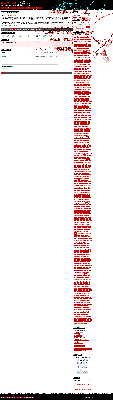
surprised (88, 291)
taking (83, 293)
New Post (8, 7)
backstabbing (85, 57)
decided (75, 110)
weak (81, 314)
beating (88, 59)
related (85, 254)
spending (82, 281)
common (75, 89)
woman (83, 318)
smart (85, 277)
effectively (79, 126)
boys (83, 71)
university (86, 309)
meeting (82, 210)
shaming (82, 270)
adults (82, 41)
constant (87, 94)
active (90, 39)
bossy (75, 69)
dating (75, 108)
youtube (82, 323)
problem (75, 245)
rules (74, 265)
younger (79, 323)
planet (84, 238)
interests (82, 190)
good (90, 160)
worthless (75, 321)
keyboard (81, 194)
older (77, 227)
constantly (75, 96)
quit (77, 249)
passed (89, 229)
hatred (83, 169)
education (75, 126)
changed (75, 80)
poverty (78, 242)
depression (81, 112)
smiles (88, 277)
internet (85, 190)
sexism (87, 268)
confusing (79, 94)
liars (89, 197)
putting (84, 247)
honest (89, 176)
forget (81, 147)
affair (87, 41)
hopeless (88, 178)
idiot (77, 183)
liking (82, 199)
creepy (83, 103)
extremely (79, 135)
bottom (83, 69)
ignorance (83, 183)
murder (78, 220)
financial (78, 144)
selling (78, 268)
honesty (78, 178)
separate (81, 268)
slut (79, 277)
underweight (80, 307)
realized (78, 252)
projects (82, 245)
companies (88, 89)
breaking (89, 71)
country (75, 101)
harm (89, 167)
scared (84, 265)
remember (78, 258)
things (81, 298)
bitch (89, 64)
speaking (75, 281)
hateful (78, 169)
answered (82, 46)
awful (85, 55)
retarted (78, 261)
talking (78, 295)
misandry (75, 215)
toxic (74, 302)
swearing (79, 293)
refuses (75, 254)
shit (87, 270)
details (84, 114)
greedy (79, 164)
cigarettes (79, 85)
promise (88, 245)
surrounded (75, 293)
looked (86, 201)
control (86, 96)
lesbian (80, 197)
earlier (88, 124)
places (82, 238)
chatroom (78, 80)
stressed (85, 286)
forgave (78, 147)
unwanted (75, 311)
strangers (78, 286)
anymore (75, 48)
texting (75, 298)
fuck (90, 153)
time (80, 300)
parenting (78, 229)
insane (90, 187)
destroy (81, 114)
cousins (90, 101)
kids (87, 194)
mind (83, 213)
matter (89, 208)
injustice (86, 187)
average (78, 55)
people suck (80, 233)
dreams (89, 121)
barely (78, 59)
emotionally (79, 128)
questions (87, 247)
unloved (89, 309)
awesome (81, 55)
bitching (78, 66)
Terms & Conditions (10, 397)
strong (88, 286)
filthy (88, 142)
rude (86, 263)
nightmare (80, 224)
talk (88, 293)
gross (82, 164)
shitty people (76, 272)
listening (87, 199)
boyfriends (80, 71)
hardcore (86, 167)
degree (85, 110)
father (78, 138)
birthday (82, 64)
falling (84, 137)
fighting (83, 142)
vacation (85, 311)
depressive (85, 112)
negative (81, 222)
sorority (90, 279)
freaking (77, 149)
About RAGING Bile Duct (28, 397)
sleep (77, 277)
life (76, 199)
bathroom (84, 59)
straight (75, 286)
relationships (83, 256)
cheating (78, 82)
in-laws (89, 185)
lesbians (83, 197)
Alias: (3, 52)
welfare (84, 316)
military (81, 213)
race (79, 249)
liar (87, 197)
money (86, 217)
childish (88, 82)
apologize (83, 48)
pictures (75, 238)
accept (78, 39)
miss (84, 215)
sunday (78, 291)
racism (82, 249)
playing (90, 238)
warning (75, 314)
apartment (79, 48)
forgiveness (87, 147)
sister (86, 274)
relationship (89, 254)
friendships (75, 153)
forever (75, 147)
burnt (90, 75)
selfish (75, 268)
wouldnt (82, 321)
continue (79, 96)
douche (89, 119)
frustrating (83, 153)
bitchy (81, 66)
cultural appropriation (80, 105)
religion (88, 256)
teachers (84, 295)
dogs (80, 119)
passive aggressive (77, 231)
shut (83, 272)
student (81, 288)
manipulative (88, 206)
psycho (75, 247)
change (89, 78)
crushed (89, 103)
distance (89, 117)
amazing (85, 43)
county (78, 101)
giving (81, 160)
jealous (85, 192)
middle (78, 213)
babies (75, 57)
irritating (75, 192)
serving (84, 268)
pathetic (84, 231)
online (80, 227)
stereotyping (80, 284)
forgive (84, 147)
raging (90, 249)
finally (75, 144)
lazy (74, 197)
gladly (83, 160)
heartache (79, 171)
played (87, 238)
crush (86, 103)
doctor (78, 119)
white (87, 316)
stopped (86, 284)
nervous (88, 222)
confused (75, 94)
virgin (90, 311)
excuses (81, 131)
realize (75, 252)
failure (75, 137)
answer (79, 46)
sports (88, 281)
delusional (88, 110)
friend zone (89, 149)
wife (77, 318)
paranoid (89, 227)
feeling (75, 140)
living (77, 201)
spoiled (85, 281)
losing (77, 203)
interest (75, 190)
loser (89, 201)
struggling (75, 288)
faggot (87, 135)
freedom (81, 149)
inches (75, 187)
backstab (80, 57)
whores (75, 318)
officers (75, 227)
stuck (78, 288)
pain (86, 227)
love (87, 203)
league (77, 197)
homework (88, 174)
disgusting (75, 117)
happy (83, 167)
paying (87, 231)
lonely (80, 201)
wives (80, 318)
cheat (85, 80)
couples (84, 101)
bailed (89, 57)
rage (87, 249)
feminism (84, 140)
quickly (75, 249)
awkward (88, 55)
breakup (78, 73)
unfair (88, 307)
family (87, 137)
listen (84, 199)
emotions (83, 128)
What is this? (39, 7)
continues (82, 96)
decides (78, 110)
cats (80, 78)
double (86, 119)
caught (83, 78)
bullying (85, 75)
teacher (81, 295)
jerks (76, 194)
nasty (90, 220)
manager (75, 206)
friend (84, 149)
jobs (78, 194)
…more (86, 323)
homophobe (76, 176)
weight (79, 316)
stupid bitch (88, 288)
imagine (78, 185)
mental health (89, 210)
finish (83, 144)
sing (80, 274)
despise (78, 114)
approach (84, 50)
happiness (79, 167)
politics (81, 240)
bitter (84, 66)
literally (75, 201)
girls (78, 160)
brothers (75, 75)
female (81, 140)
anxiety (86, 46)
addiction (78, 41)
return (81, 261)
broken (85, 73)
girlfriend (88, 158)
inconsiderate (82, 187)
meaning (75, 210)
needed (75, 222)
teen (87, 295)
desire (75, 114)
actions (87, 39)
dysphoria (85, 124)
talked (75, 295)
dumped (81, 124)
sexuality (75, 270)
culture (85, 105)
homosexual (85, 176)
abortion (79, 36)
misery (82, 215)
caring (78, 78)
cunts (90, 105)
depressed (76, 112)
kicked (85, 194)
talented (86, 293)
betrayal (82, 62)
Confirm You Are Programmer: (7, 66)
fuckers (78, 155)
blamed (87, 66)
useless (81, 311)
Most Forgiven (20, 7)
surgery (85, 291)
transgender (78, 302)
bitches (75, 66)
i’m (80, 192)
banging (75, 59)
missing (87, 215)
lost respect (83, 203)
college (78, 87)
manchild (78, 206)
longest (83, 201)
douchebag (75, 121)
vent (87, 311)
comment (84, 87)
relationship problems (77, 256)
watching (78, 314)
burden (88, 75)
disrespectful (85, 117)
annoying (75, 46)
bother (78, 69)
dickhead (89, 114)
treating (88, 302)
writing (87, 321)
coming (81, 87)
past (81, 231)
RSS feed (88, 26)
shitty (90, 270)
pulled (78, 247)
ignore (90, 183)
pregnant (85, 242)
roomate (75, 263)
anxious (89, 46)
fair (77, 137)
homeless (85, 174)
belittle (75, 62)
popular (88, 240)
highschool (75, 174)
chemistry (82, 82)
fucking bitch (89, 155)
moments (82, 217)
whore (89, 316)
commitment (88, 87)
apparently (87, 48)
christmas (75, 85)
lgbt (86, 197)
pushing (81, 247)
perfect (87, 233)
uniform (82, 309)
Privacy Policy (19, 397)
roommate (78, 263)
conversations (87, 98)
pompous (84, 240)
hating (81, 169)
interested (78, 190)
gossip (79, 162)
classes (82, 85)
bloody (90, 66)
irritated (89, 190)
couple (81, 101)
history (79, 174)
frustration (87, 153)
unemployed (85, 307)
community (84, 89)
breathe (81, 73)
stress (82, 286)
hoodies (82, 178)
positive (75, 242)
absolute (86, 36)
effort (82, 126)
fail (89, 135)
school (87, 265)
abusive (75, 39)
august (75, 55)
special (79, 281)
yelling (90, 321)
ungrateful (75, 309)
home (82, 174)
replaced (85, 258)
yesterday (75, 323)
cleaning (86, 85)
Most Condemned (30, 7)
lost (79, 203)
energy (89, 128)
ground (85, 164)
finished (86, 144)
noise (83, 224)
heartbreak (84, 171)
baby (77, 57)
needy (78, 222)
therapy (78, 298)
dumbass (78, 124)
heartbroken (88, 171)
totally (89, 300)
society (84, 279)
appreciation (80, 50)
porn (90, 240)
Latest (2, 7)
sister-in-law (89, 274)
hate (75, 169)
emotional (75, 128)
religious (75, 258)
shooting (80, 272)
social (78, 279)
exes (84, 131)
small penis (82, 277)
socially (81, 279)
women (86, 318)
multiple (75, 220)
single (83, 274)
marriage (78, 208)
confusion (83, 94)
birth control (78, 64)
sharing (85, 270)
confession (84, 92)
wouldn (79, 321)
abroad (83, 36)
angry (81, 44)
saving (81, 265)
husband (81, 181)
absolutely (89, 36)
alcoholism (78, 43)
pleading (75, 240)
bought (86, 69)
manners (75, 208)
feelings (78, 140)
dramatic (82, 121)
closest (75, 87)
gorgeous (75, 162)
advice (85, 41)
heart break (75, 171)
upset (79, 311)
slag (74, 277)
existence (75, 133)
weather (84, 314)
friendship (86, 151)
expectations (82, 133)
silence (75, 274)
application (75, 50)
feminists (88, 140)
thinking (84, 298)
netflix (75, 224)
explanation (75, 135)
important (85, 185)
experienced (87, 133)
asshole (84, 52)
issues (78, 192)
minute (86, 213)
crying (75, 105)
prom (85, 245)
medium (78, 210)
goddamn (86, 160)
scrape (90, 265)
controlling (77, 98)
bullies (78, 75)
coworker (75, 103)
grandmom (75, 164)
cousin (87, 101)
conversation (82, 98)
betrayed (85, 62)
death (84, 108)
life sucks (79, 199)
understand (75, 307)
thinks (87, 298)
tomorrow (86, 300)
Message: (4, 56)
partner (86, 229)
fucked (75, 155)
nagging (84, 220)
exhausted (87, 131)
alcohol (75, 43)
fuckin (81, 155)
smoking (75, 279)
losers (75, 203)
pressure (89, 242)
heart (89, 169)
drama (79, 121)
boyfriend (76, 71)
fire (89, 144)
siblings (85, 272)
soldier (87, 279)
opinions (83, 227)
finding (81, 144)
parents (82, 229)
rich (83, 261)
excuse (78, 131)
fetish (75, 142)
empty (87, 128)
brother (88, 73)
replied (89, 258)
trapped (82, 302)
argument (88, 50)
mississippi (75, 217)
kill (89, 194)
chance (86, 78)
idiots (80, 183)
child (85, 82)
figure (86, 142)
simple (78, 274)
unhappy (79, 309)
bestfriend (78, 62)
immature (81, 185)
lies (74, 199)
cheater (75, 82)
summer (75, 291)
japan (82, 192)
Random (14, 7)
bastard (81, 59)
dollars (83, 119)
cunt (87, 105)
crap (78, 103)
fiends (80, 142)
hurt (78, 181)
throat (78, 300)
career (75, 78)
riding (85, 261)
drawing (86, 121)
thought (90, 298)
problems (78, 245)
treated (85, 302)
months (89, 217)
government (82, 162)
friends (76, 151)
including (78, 187)
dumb (75, 124)
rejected (78, 254)
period (90, 233)
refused (87, 252)
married (82, 208)
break (86, 71)
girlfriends (75, 160)
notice (89, 224)
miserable (78, 215)
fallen (81, 137)
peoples (84, 233)
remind (82, 258)
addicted (75, 41)
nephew (85, 222)
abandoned (75, 36)
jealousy (88, 192)
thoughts (75, 300)
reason (81, 252)
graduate (89, 162)
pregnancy (81, 242)
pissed (78, 238)
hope (85, 178)
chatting (82, 80)
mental (85, 210)
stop (83, 284)
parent (75, 229)
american (88, 43)
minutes (89, 213)
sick (88, 272)
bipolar (75, 64)
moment (79, 217)
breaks (75, 73)
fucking (84, 155)
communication (79, 89)
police (78, 240)
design (89, 112)
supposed (81, 291)
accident (81, 39)
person (75, 235)
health (86, 169)
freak (74, 149)
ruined (89, 263)
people (75, 233)
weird (81, 316)
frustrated (79, 153)
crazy (80, 103)
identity (75, 183)
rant (80, 250)
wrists (85, 321)
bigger (89, 62)
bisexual (86, 64)
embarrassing (86, 126)
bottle (80, 69)
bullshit (81, 75)
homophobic (80, 176)
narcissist (87, 220)
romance (88, 261)
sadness (77, 265)
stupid (84, 288)
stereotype (75, 284)
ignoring (75, 185)
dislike (82, 117)
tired (83, 300)
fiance (77, 142)
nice (77, 224)
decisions (81, 110)
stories (89, 284)
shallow (78, 270)
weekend (75, 316)
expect (79, 133)
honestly (75, 178)
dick (86, 114)
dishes (79, 117)
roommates (83, 263)
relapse (81, 254)
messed (75, 213)
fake (79, 137)
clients (89, 85)
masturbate (85, 208)
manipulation (83, 206)
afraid (90, 41)
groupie (88, 164)
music (81, 220)
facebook (83, 135)
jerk (74, 194)
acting (84, 39)
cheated (88, 80)
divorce (75, 119)
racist (84, 249)
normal (86, 224)
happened (75, 167)
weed (87, 314)
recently (84, 252)
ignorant (87, 183)
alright (82, 43)
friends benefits (81, 151)
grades (86, 162)
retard (75, 261)
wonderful (89, 318)
